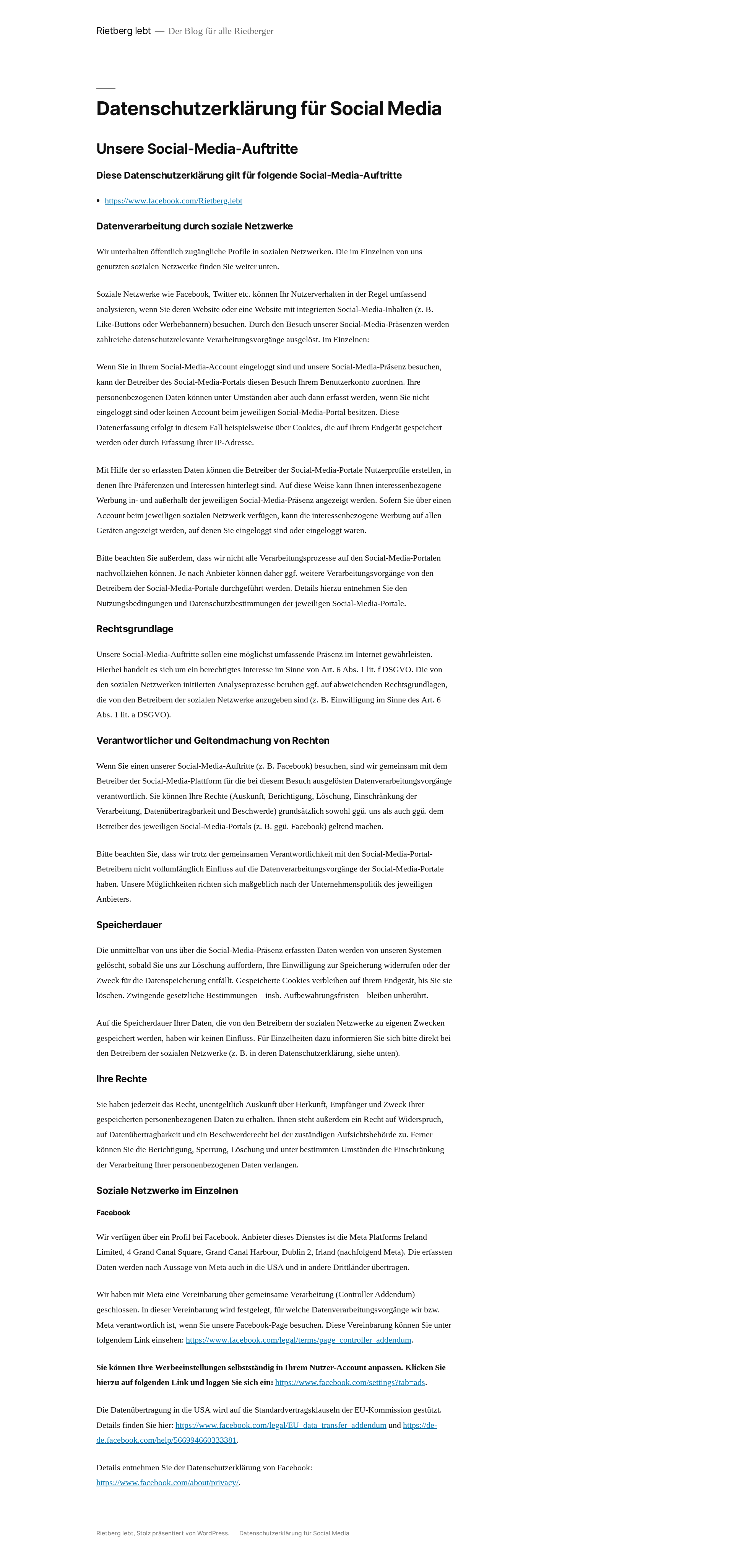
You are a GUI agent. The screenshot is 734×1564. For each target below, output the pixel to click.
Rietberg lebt (123, 30)
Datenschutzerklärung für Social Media (294, 1533)
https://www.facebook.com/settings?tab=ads (350, 1382)
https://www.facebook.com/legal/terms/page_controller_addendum (298, 1340)
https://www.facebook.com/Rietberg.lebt (173, 200)
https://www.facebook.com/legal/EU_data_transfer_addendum (280, 1425)
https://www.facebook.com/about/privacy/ (167, 1482)
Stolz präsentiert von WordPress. (183, 1533)
